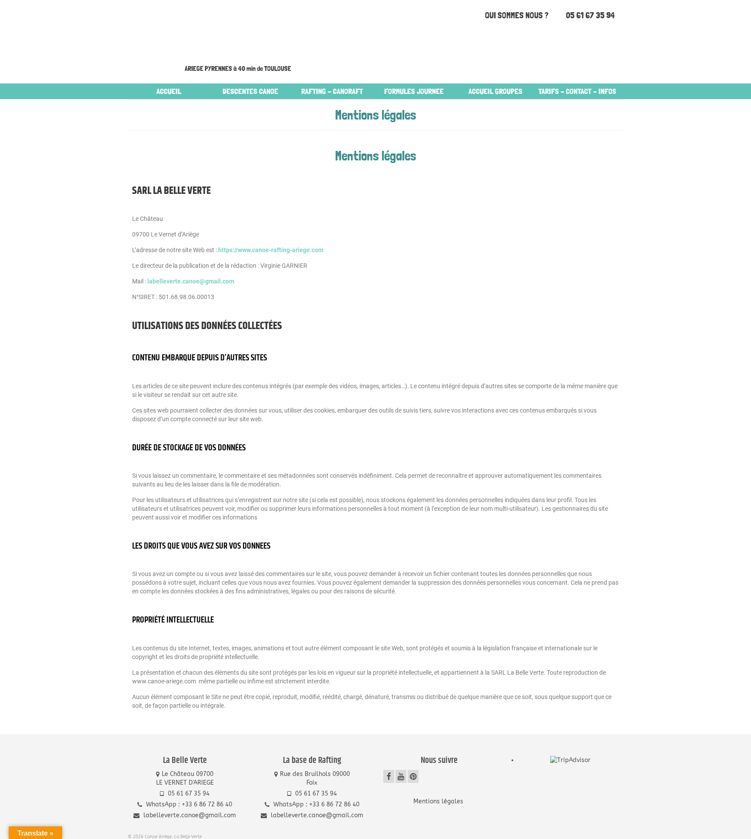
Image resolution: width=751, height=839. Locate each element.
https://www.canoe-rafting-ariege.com (270, 249)
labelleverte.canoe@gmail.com (190, 281)
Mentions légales (439, 801)
